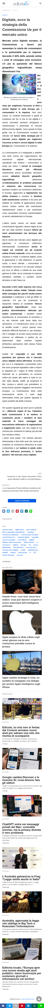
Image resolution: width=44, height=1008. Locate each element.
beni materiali (31, 530)
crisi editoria (22, 540)
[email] (16, 1005)
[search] (40, 3)
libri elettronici (18, 547)
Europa (23, 545)
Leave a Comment (22, 501)
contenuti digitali (23, 537)
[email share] (12, 511)
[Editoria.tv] (22, 3)
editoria (15, 545)
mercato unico (31, 547)
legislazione (6, 547)
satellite (5, 552)
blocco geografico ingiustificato (13, 532)
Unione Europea (8, 555)
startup (12, 552)
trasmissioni (22, 552)
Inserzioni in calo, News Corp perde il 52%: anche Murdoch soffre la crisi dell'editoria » (24, 477)
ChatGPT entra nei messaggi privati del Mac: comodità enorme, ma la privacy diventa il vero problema (21, 828)
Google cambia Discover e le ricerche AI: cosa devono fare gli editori (21, 780)
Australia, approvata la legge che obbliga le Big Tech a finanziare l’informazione (20, 923)
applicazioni (19, 530)
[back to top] (39, 999)
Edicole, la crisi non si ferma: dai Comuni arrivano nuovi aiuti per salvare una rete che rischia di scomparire (21, 731)
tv (30, 552)
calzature (30, 532)
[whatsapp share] (26, 511)
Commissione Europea (29, 535)
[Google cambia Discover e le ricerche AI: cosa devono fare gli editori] (22, 758)
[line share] (30, 511)
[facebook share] (3, 511)
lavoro (36, 545)
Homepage (6, 10)
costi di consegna (8, 540)
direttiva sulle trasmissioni (11, 542)
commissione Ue (8, 537)
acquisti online (7, 530)
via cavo (20, 555)
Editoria (5, 722)
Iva (30, 545)
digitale (31, 540)
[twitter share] (8, 511)
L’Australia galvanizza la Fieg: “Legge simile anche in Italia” (21, 878)
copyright (35, 537)
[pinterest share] (17, 511)
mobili (23, 550)
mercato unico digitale (10, 550)
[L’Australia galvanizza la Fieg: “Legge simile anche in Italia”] (22, 858)
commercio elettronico (10, 535)
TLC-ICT (14, 10)
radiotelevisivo (33, 550)
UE (35, 552)
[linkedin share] (21, 511)
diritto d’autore (29, 542)
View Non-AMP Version (28, 999)
